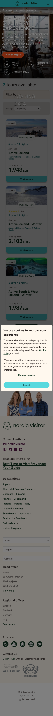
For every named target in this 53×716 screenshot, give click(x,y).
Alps (5, 484)
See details (9, 624)
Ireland (18, 503)
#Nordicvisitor (14, 444)
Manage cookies (26, 375)
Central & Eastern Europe (18, 489)
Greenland (20, 498)
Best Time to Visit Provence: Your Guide (24, 465)
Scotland (24, 513)
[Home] (26, 3)
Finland (20, 493)
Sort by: (9, 108)
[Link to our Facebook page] (5, 449)
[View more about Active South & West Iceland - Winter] (26, 279)
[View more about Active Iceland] (26, 140)
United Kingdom (12, 528)
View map (28, 179)
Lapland (7, 508)
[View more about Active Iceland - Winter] (26, 209)
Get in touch (9, 658)
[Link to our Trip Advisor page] (30, 671)
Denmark (8, 493)
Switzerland (9, 523)
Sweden (20, 518)
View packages (13, 54)
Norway (19, 508)
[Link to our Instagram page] (10, 449)
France (7, 498)
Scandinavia (10, 513)
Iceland (11, 10)
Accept (26, 384)
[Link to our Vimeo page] (15, 449)
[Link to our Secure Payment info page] (11, 668)
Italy (27, 503)
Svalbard (8, 518)
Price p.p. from (15, 165)
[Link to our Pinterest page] (21, 449)
